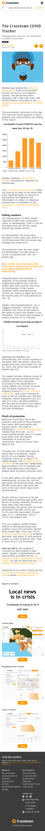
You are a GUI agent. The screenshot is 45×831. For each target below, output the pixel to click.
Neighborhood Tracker (31, 784)
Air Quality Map (28, 779)
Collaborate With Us (9, 776)
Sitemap (5, 789)
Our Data (5, 784)
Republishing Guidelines (11, 787)
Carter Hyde (9, 45)
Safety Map (26, 781)
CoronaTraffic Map (29, 776)
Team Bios (6, 779)
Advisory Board (8, 781)
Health (5, 42)
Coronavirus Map (29, 773)
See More (39, 8)
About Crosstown (8, 773)
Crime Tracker (27, 787)
